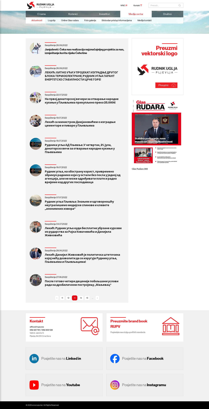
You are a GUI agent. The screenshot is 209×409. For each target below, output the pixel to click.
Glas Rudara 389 (140, 169)
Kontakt (137, 5)
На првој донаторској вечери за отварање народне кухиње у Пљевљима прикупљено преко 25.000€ (82, 100)
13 (74, 298)
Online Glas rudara (70, 20)
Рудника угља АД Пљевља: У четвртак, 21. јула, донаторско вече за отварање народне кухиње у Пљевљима (80, 148)
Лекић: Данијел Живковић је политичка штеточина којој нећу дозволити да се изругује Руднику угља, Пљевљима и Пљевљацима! (82, 258)
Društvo (167, 14)
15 (87, 298)
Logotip (51, 20)
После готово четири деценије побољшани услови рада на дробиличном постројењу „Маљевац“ (81, 283)
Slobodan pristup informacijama (117, 20)
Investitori (104, 14)
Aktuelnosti (36, 20)
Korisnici (72, 14)
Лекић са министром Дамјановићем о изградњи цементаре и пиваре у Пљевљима (80, 123)
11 (62, 298)
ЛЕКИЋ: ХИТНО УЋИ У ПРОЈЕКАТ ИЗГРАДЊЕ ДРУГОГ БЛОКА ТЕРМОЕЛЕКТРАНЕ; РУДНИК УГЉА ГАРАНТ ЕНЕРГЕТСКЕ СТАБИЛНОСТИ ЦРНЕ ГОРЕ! (81, 76)
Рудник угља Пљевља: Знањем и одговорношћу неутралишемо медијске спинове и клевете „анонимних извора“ (79, 205)
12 (68, 298)
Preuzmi (163, 85)
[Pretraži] (180, 5)
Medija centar (136, 14)
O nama (41, 14)
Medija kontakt (144, 20)
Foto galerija (90, 20)
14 (81, 298)
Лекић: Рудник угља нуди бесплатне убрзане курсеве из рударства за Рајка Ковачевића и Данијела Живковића (83, 231)
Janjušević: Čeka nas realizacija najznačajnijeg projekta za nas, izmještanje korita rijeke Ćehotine (84, 51)
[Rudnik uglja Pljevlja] (42, 5)
